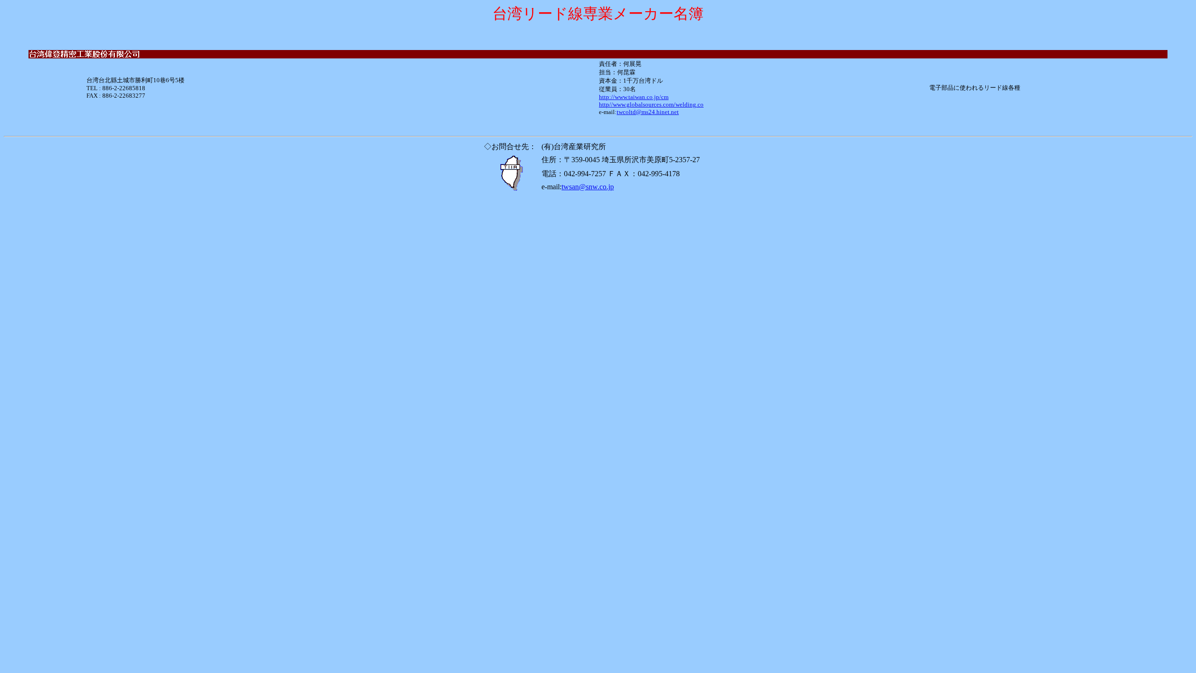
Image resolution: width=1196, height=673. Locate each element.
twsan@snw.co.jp (588, 187)
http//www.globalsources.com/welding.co (651, 104)
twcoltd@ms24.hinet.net (648, 111)
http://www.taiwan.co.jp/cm (634, 96)
